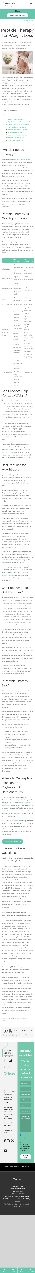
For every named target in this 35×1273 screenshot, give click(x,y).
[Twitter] (6, 1035)
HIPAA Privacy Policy (17, 1191)
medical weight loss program (14, 578)
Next (31, 21)
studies (9, 434)
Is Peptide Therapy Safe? (15, 132)
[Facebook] (3, 1035)
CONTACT (27, 1169)
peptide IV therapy (19, 160)
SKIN (19, 1166)
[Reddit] (10, 1035)
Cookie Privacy (17, 1206)
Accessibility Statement (17, 1188)
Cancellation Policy (17, 1186)
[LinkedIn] (13, 1035)
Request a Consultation (17, 15)
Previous (25, 21)
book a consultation (15, 821)
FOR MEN (27, 1166)
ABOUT (7, 1166)
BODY (22, 1166)
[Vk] (23, 1035)
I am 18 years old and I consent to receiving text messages (25, 1147)
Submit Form (25, 1156)
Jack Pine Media (25, 1196)
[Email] (26, 1035)
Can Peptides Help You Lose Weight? (19, 124)
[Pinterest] (19, 1035)
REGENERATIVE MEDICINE (12, 1169)
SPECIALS (21, 1169)
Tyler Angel (5, 1018)
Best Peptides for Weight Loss (17, 127)
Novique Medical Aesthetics (13, 755)
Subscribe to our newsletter (24, 1138)
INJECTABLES (13, 1166)
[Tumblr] (16, 1035)
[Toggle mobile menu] (31, 4)
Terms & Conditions (17, 1194)
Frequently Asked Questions (16, 140)
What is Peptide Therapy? (15, 119)
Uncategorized (23, 1018)
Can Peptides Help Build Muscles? (18, 130)
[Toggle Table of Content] (4, 115)
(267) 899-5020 (9, 1131)
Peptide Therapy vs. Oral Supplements (19, 122)
